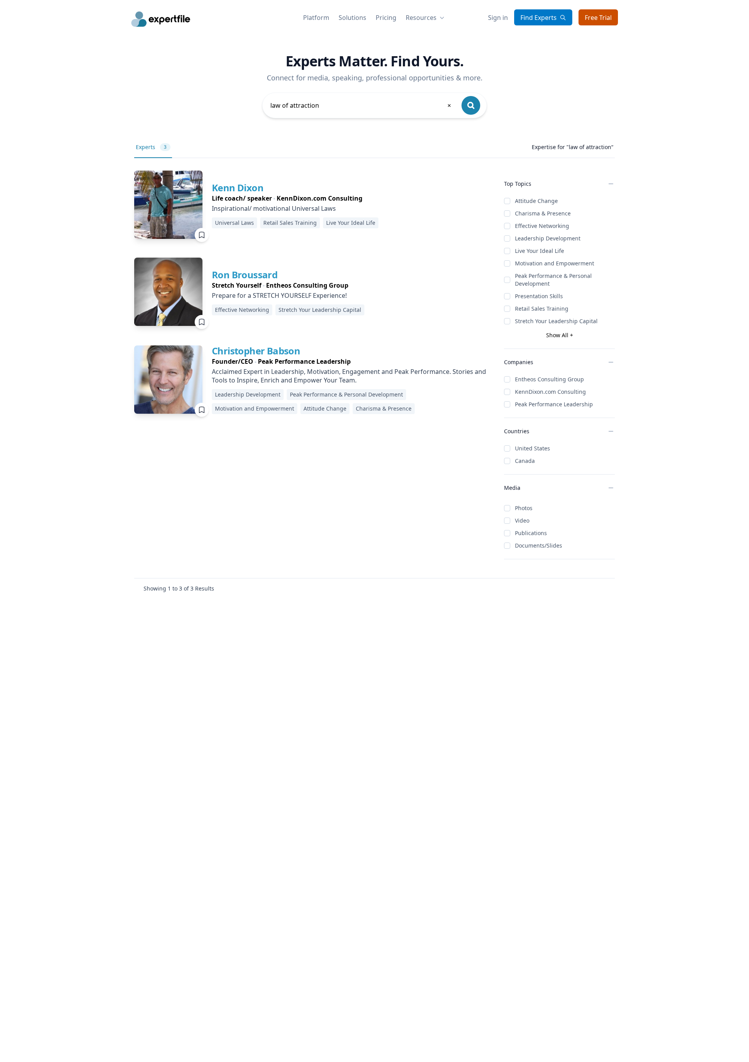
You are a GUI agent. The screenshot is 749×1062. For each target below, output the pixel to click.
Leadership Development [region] (247, 394)
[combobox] (361, 105)
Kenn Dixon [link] (237, 187)
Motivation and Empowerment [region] (254, 408)
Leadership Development (547, 238)
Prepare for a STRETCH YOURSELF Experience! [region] (279, 295)
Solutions (352, 17)
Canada (525, 460)
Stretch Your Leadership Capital (556, 321)
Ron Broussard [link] (244, 274)
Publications (531, 533)
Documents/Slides (538, 545)
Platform (316, 17)
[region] (297, 198)
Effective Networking (542, 225)
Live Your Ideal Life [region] (350, 222)
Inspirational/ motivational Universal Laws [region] (274, 208)
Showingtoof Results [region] (179, 588)
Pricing (386, 17)
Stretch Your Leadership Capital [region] (320, 309)
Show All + (559, 335)
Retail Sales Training (541, 308)
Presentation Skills (539, 296)
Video (522, 520)
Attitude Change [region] (325, 408)
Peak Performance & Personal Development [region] (346, 394)
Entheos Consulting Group (549, 379)
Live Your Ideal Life (539, 250)
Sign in (498, 17)
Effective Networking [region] (242, 309)
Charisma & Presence (543, 213)
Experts (151, 147)
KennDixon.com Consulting (550, 391)
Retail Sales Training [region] (290, 222)
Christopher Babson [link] (256, 350)
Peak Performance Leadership (554, 404)
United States (532, 448)
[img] (168, 205)
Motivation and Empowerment (554, 263)
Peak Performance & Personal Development (553, 279)
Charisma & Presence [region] (384, 408)
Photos (523, 508)
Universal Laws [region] (234, 222)
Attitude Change (536, 201)
